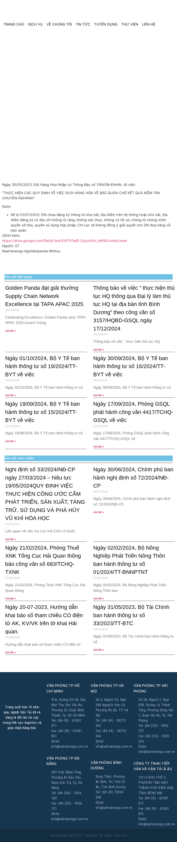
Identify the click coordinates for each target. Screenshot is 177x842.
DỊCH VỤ (35, 24)
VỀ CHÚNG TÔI (59, 24)
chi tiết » (10, 330)
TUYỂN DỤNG (105, 24)
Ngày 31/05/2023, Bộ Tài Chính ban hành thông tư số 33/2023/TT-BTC (131, 615)
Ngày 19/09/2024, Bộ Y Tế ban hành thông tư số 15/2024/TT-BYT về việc (42, 412)
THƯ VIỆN (129, 24)
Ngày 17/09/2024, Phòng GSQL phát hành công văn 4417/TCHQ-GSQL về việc (133, 412)
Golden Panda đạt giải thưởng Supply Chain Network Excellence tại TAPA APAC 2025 (44, 296)
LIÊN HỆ (148, 24)
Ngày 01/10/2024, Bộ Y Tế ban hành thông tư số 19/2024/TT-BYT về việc (42, 366)
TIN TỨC (83, 24)
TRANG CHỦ (13, 24)
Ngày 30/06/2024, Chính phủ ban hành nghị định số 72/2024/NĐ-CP (133, 477)
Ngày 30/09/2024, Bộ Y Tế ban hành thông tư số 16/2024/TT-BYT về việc (130, 366)
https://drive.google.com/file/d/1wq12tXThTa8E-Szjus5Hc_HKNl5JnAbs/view (64, 240)
